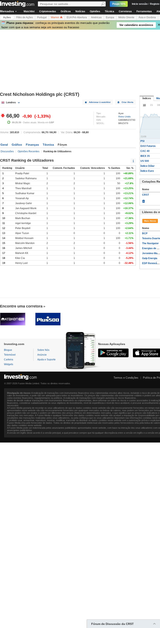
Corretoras (125, 11)
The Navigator (150, 243)
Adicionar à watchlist (99, 102)
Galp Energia (149, 258)
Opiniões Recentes (28, 151)
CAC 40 (145, 151)
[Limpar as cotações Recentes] (143, 200)
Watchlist (29, 11)
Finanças (32, 144)
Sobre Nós (43, 350)
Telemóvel (10, 354)
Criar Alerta (127, 102)
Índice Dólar (147, 166)
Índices (146, 98)
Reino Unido (124, 116)
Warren (55, 17)
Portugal (42, 17)
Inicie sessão (140, 3)
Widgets (8, 364)
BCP (145, 233)
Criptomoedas (47, 11)
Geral (4, 144)
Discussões (7, 151)
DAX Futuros (148, 146)
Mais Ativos (150, 221)
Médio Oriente (126, 17)
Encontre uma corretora (21, 306)
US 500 (144, 161)
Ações (7, 17)
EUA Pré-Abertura (77, 17)
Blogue (8, 350)
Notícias (80, 11)
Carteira (8, 359)
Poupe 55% (119, 3)
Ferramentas (144, 11)
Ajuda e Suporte (46, 359)
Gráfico (17, 144)
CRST (145, 194)
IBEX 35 (145, 156)
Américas (96, 17)
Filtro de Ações (24, 17)
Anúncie (42, 354)
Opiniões (95, 11)
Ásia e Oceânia (147, 17)
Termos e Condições (126, 377)
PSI (142, 141)
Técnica (109, 11)
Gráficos (66, 11)
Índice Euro (147, 170)
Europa (110, 17)
